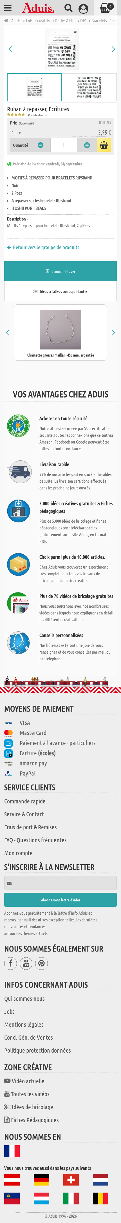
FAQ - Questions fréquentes (35, 839)
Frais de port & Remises (30, 826)
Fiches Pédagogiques (35, 1119)
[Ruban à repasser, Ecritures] (62, 49)
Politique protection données (37, 1050)
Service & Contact (24, 813)
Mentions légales (24, 1024)
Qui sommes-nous (24, 998)
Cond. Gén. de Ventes (28, 1037)
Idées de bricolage (32, 1106)
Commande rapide (25, 801)
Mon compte (18, 852)
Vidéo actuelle (28, 1080)
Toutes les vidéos (30, 1093)
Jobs (9, 1011)
